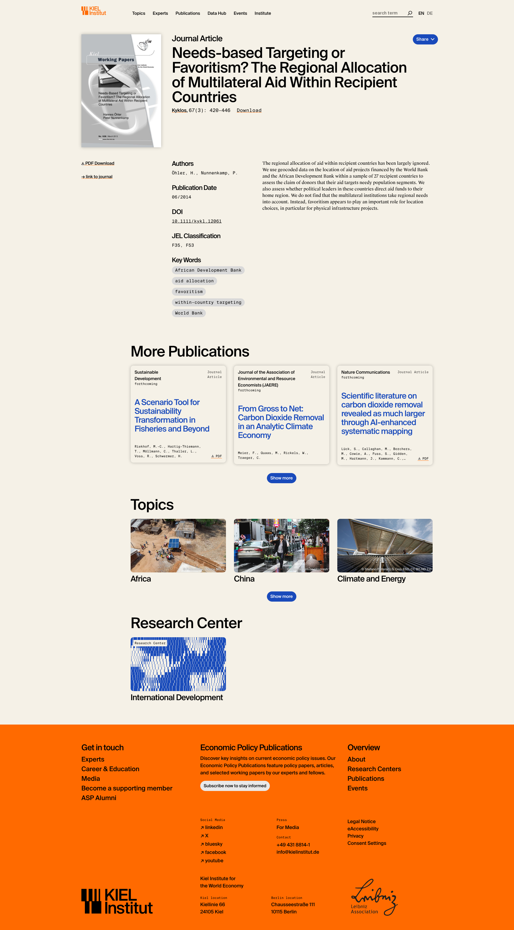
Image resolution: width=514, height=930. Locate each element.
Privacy (355, 836)
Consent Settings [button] (366, 843)
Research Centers (374, 769)
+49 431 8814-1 (293, 845)
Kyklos (179, 110)
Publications (365, 779)
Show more (281, 478)
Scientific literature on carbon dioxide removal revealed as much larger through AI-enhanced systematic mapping (383, 414)
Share (422, 39)
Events (357, 788)
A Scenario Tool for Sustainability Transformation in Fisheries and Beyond (172, 415)
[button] (139, 13)
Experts (92, 759)
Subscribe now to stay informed (235, 786)
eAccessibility (363, 829)
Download (249, 110)
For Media (288, 827)
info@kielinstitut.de (298, 852)
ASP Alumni (98, 798)
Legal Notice (361, 821)
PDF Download (99, 163)
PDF (219, 456)
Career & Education (110, 769)
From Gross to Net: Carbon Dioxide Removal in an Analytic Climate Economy (281, 422)
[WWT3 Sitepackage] (101, 10)
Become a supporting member (126, 788)
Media (90, 779)
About (356, 759)
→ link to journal (96, 176)
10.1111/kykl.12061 (197, 221)
